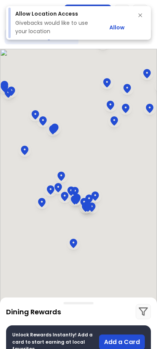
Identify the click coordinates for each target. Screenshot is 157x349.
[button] (75, 191)
